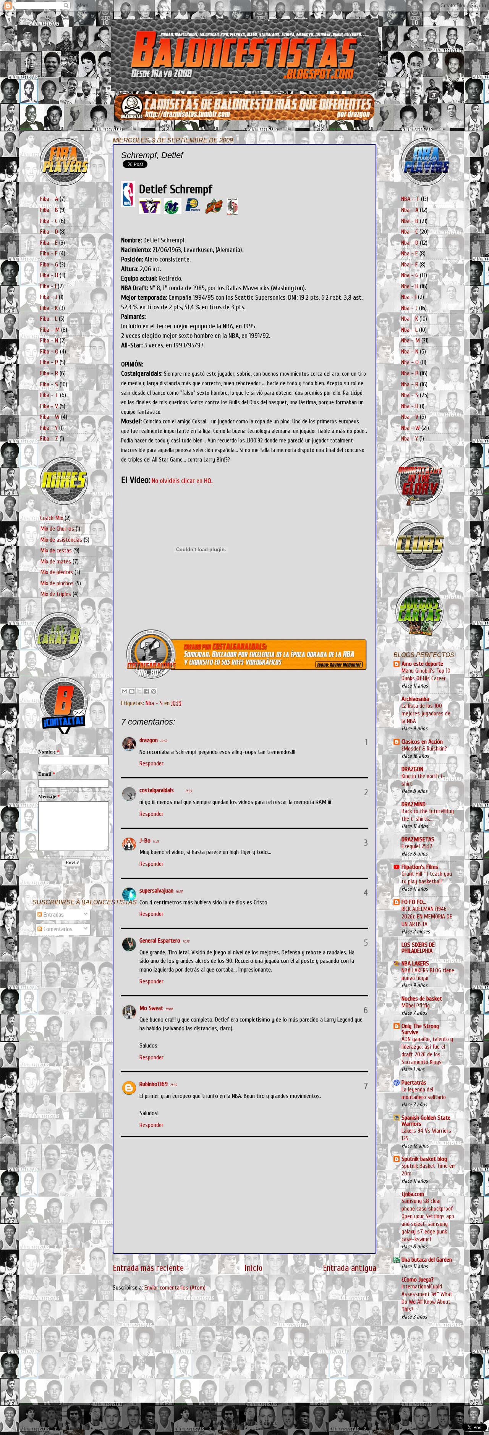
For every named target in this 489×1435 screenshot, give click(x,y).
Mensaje (49, 796)
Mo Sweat (151, 1008)
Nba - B (409, 221)
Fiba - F (49, 253)
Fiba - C (49, 221)
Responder (151, 763)
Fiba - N (49, 340)
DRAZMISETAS (418, 839)
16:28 (179, 891)
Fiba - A (49, 198)
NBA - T (410, 198)
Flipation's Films (420, 867)
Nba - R (409, 384)
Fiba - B (49, 210)
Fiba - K (49, 308)
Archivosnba (415, 699)
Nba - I (408, 297)
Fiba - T (49, 395)
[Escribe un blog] (132, 691)
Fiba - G (49, 264)
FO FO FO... (414, 902)
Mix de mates (55, 561)
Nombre (49, 752)
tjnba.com (413, 1194)
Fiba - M (50, 329)
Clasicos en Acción (422, 741)
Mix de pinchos (57, 583)
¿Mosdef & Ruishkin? (424, 748)
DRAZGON (412, 769)
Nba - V (409, 416)
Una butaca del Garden (427, 1259)
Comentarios (57, 929)
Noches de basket (422, 998)
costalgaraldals (156, 790)
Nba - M (410, 340)
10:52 (163, 741)
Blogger (267, 1422)
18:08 (168, 1009)
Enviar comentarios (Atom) (175, 1287)
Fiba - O (49, 351)
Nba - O (410, 362)
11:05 (188, 791)
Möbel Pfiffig (416, 1005)
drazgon (148, 740)
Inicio (253, 1268)
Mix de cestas (56, 550)
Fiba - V (49, 406)
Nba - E (409, 253)
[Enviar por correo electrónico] (124, 691)
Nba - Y (409, 438)
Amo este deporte (422, 663)
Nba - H (409, 286)
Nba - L (409, 329)
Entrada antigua (349, 1268)
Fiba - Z (49, 438)
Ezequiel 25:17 (417, 846)
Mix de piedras (56, 572)
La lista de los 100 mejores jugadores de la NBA (426, 713)
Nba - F (409, 264)
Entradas (53, 914)
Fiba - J (48, 297)
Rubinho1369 (153, 1084)
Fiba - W (50, 416)
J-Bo (145, 840)
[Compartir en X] (139, 691)
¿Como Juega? (418, 1279)
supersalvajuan (156, 890)
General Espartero (159, 940)
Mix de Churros (57, 528)
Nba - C (409, 231)
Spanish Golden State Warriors (426, 1120)
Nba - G (409, 275)
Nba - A (409, 210)
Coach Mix (51, 518)
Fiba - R (49, 373)
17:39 (186, 941)
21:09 (173, 1085)
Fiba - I (48, 286)
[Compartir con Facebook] (146, 691)
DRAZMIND (414, 804)
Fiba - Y (49, 428)
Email (46, 774)
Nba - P (409, 373)
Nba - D (409, 242)
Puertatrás (414, 1082)
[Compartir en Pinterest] (153, 691)
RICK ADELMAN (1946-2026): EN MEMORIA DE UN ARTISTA (427, 917)
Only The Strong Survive (420, 1029)
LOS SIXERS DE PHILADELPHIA (418, 947)
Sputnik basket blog (424, 1159)
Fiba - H (49, 275)
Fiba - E (49, 242)
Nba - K (409, 318)
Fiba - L (48, 318)
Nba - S (154, 703)
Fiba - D (49, 231)
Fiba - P (49, 362)
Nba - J (409, 308)
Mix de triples (55, 594)
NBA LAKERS (415, 963)
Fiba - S (49, 384)
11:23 (156, 841)
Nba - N (409, 351)
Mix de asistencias (61, 539)
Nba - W (410, 428)
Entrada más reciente (148, 1268)
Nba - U (409, 406)
